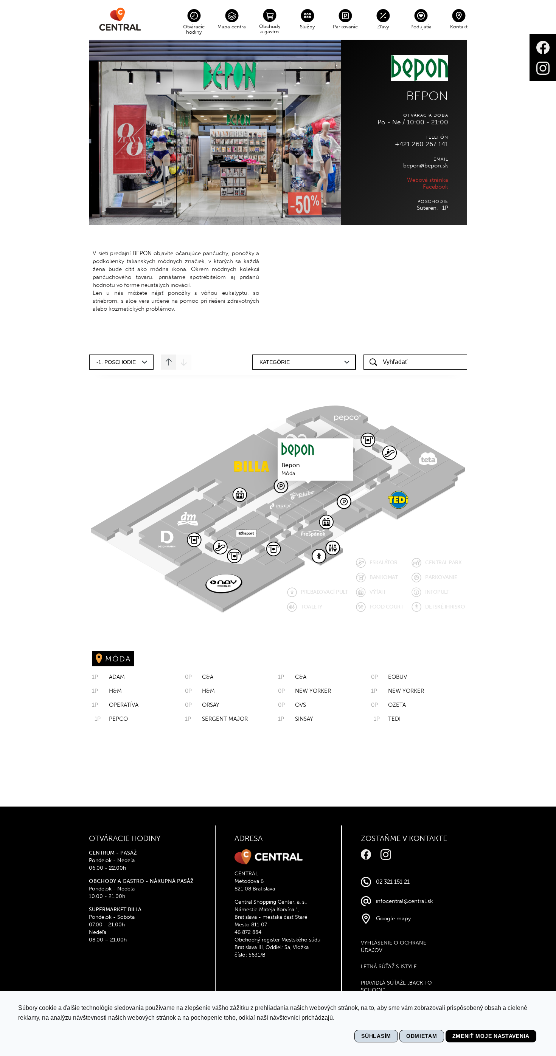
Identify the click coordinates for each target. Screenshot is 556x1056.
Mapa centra (231, 26)
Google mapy (393, 918)
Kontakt (458, 26)
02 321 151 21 (393, 881)
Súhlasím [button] (376, 1036)
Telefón (437, 137)
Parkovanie (345, 26)
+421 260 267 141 (421, 144)
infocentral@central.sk (404, 901)
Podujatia (421, 26)
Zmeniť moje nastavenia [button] (491, 1036)
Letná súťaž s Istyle (389, 966)
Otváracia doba (425, 115)
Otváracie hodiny (194, 29)
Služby (307, 26)
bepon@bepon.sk (425, 165)
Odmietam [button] (421, 1036)
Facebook (435, 186)
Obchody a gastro (269, 28)
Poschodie (433, 201)
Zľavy (383, 26)
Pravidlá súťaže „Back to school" (396, 987)
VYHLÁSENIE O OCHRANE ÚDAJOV (393, 947)
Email (440, 159)
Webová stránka (427, 180)
